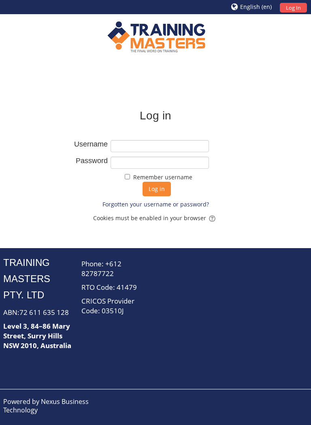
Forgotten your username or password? (155, 204)
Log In (293, 7)
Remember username (162, 177)
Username (91, 144)
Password (92, 161)
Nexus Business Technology (46, 405)
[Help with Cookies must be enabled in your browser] (213, 218)
